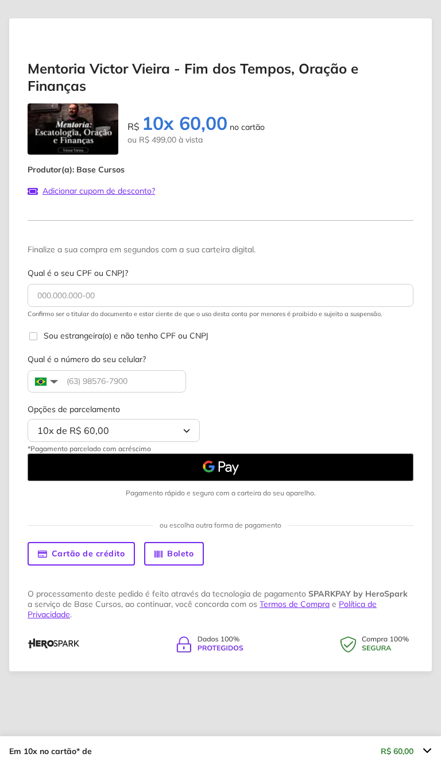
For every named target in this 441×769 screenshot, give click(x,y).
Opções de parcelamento (74, 409)
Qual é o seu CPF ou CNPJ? (78, 273)
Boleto (180, 553)
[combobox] (114, 430)
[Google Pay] (220, 467)
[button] (45, 381)
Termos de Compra (295, 604)
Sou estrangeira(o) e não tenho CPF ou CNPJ (126, 335)
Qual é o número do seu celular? (87, 359)
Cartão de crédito (88, 553)
